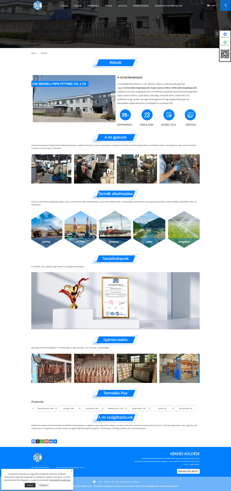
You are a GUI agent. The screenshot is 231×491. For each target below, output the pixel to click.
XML (117, 482)
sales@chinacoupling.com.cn (73, 467)
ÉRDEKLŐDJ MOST (188, 471)
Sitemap (107, 482)
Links (100, 482)
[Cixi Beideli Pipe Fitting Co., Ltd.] (38, 5)
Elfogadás (44, 485)
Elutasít (30, 485)
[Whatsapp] (94, 481)
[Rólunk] (115, 24)
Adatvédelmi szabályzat (129, 482)
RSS (113, 482)
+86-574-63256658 (42, 467)
